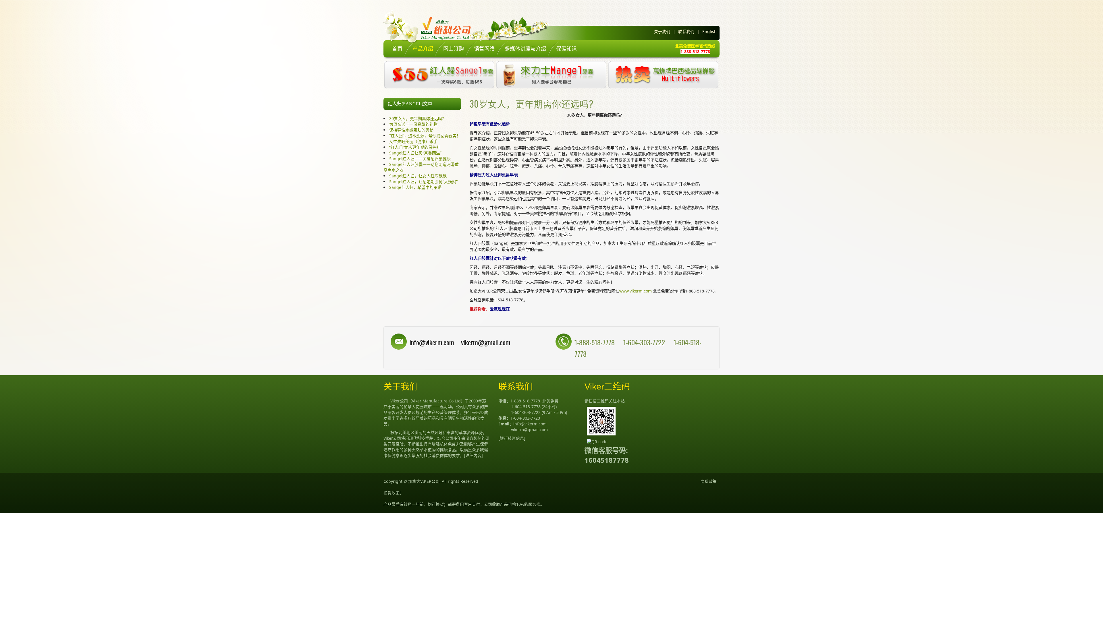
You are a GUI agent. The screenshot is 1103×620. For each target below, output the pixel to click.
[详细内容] (473, 455)
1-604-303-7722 (645, 342)
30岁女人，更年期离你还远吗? (416, 118)
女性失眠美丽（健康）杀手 (413, 141)
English (709, 31)
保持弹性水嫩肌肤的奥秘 (411, 130)
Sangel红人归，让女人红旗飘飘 (418, 176)
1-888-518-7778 (594, 342)
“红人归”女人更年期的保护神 (414, 147)
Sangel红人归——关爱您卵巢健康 (420, 158)
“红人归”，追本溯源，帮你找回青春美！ (424, 135)
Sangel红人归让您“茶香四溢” (415, 153)
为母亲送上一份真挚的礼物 (413, 124)
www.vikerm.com (635, 291)
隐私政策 (709, 481)
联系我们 (686, 31)
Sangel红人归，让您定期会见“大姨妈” (423, 181)
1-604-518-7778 (526, 406)
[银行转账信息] (511, 438)
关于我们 (662, 31)
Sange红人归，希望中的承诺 (415, 187)
